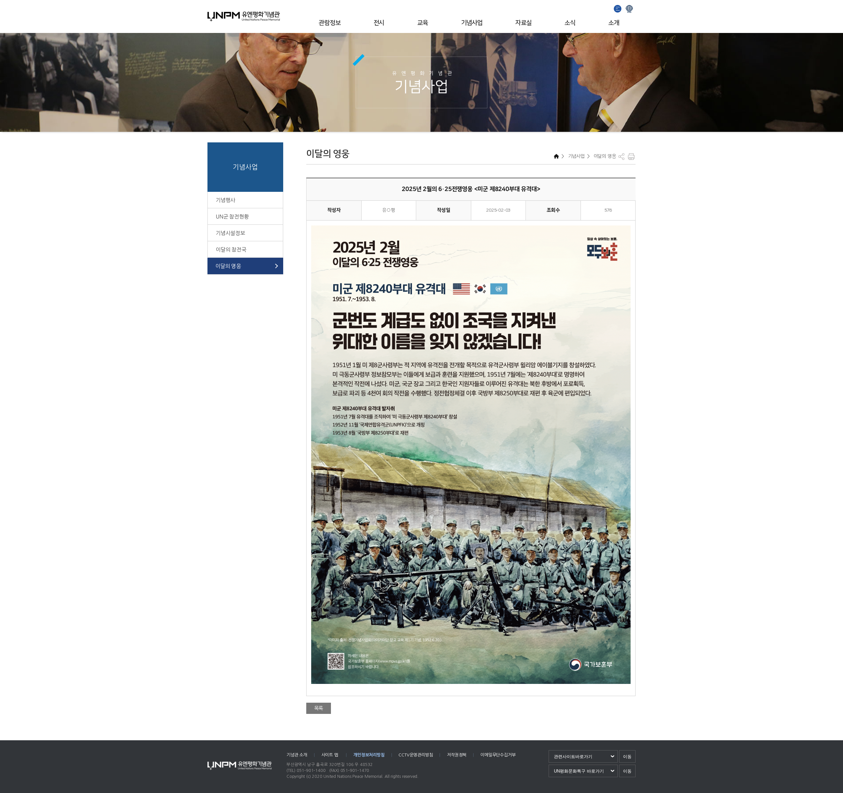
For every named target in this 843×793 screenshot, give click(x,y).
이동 (627, 756)
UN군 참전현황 (232, 216)
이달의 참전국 (231, 249)
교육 (422, 22)
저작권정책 (456, 755)
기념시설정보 (230, 233)
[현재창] (629, 8)
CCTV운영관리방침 (415, 755)
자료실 (523, 22)
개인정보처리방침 (368, 755)
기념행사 (225, 200)
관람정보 (329, 22)
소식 (569, 22)
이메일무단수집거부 (497, 755)
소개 (613, 22)
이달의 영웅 (228, 266)
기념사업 (472, 22)
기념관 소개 (296, 755)
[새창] (618, 8)
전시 (378, 22)
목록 (318, 708)
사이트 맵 (330, 755)
